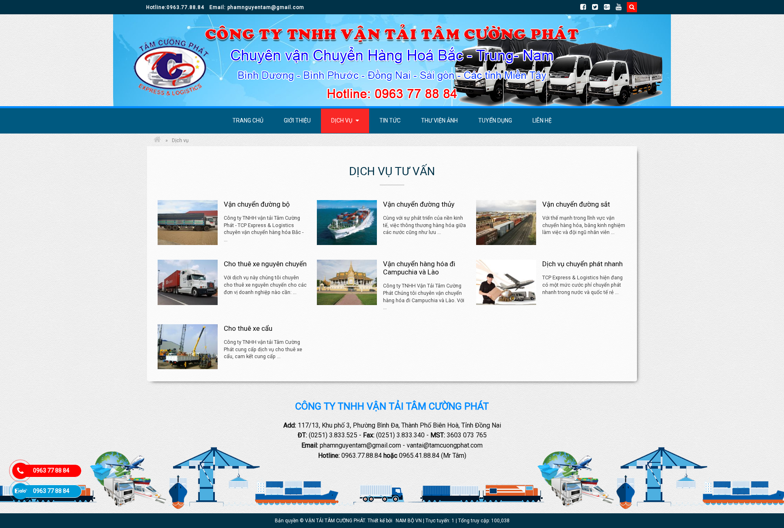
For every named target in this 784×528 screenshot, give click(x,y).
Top (764, 489)
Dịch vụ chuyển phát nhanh (582, 264)
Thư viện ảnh (439, 120)
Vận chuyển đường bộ (257, 204)
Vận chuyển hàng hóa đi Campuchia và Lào (419, 268)
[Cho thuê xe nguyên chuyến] (188, 282)
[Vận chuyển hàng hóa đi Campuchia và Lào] (347, 282)
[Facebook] (586, 7)
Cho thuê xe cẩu (248, 328)
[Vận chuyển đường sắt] (506, 222)
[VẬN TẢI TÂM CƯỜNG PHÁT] (157, 140)
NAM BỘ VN (409, 521)
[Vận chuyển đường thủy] (347, 222)
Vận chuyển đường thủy (418, 204)
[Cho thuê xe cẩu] (188, 346)
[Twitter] (598, 7)
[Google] (610, 7)
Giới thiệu (297, 120)
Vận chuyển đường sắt (576, 204)
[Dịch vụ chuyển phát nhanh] (506, 282)
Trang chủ (247, 120)
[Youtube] (622, 7)
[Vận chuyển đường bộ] (188, 222)
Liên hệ (542, 120)
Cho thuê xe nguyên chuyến (265, 264)
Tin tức (390, 120)
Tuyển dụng (495, 120)
